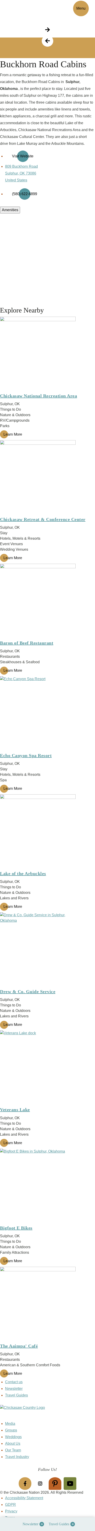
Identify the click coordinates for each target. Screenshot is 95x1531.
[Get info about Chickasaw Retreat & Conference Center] (47, 477)
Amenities (10, 210)
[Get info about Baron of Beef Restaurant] (47, 601)
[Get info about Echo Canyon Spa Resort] (47, 713)
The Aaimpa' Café (19, 1345)
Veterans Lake (15, 1109)
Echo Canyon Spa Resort (26, 755)
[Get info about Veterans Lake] (47, 1067)
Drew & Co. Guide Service (27, 991)
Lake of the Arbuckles (23, 873)
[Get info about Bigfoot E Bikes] (47, 1186)
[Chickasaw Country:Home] (20, 7)
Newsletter (30, 1524)
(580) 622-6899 (24, 194)
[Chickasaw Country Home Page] (47, 1413)
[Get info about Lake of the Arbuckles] (47, 831)
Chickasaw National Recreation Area (38, 395)
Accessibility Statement (24, 1498)
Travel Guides (59, 1524)
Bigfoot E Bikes (16, 1227)
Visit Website (22, 156)
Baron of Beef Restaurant (26, 642)
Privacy (11, 1511)
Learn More (12, 434)
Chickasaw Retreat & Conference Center (43, 519)
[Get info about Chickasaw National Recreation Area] (47, 354)
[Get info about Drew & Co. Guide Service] (47, 949)
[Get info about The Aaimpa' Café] (47, 1304)
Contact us (14, 1382)
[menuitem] (32, 1524)
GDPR (10, 1505)
